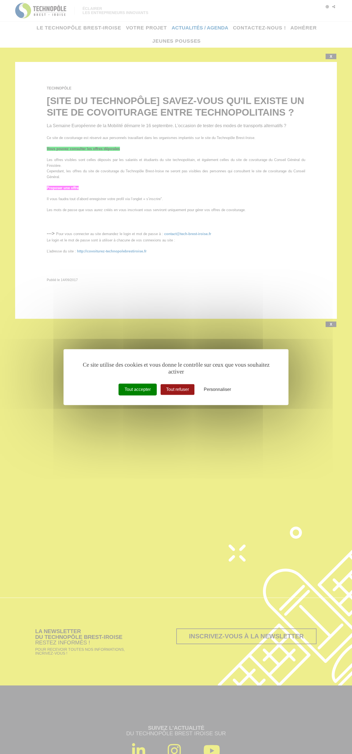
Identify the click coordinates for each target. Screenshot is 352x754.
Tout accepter (138, 389)
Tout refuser (177, 389)
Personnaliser (217, 389)
